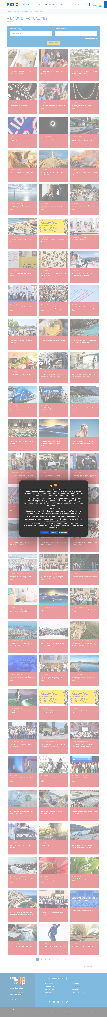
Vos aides (62, 4)
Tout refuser (53, 532)
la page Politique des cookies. (55, 521)
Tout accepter (44, 532)
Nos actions (37, 4)
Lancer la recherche (88, 4)
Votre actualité (49, 4)
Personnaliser (63, 532)
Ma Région (26, 4)
